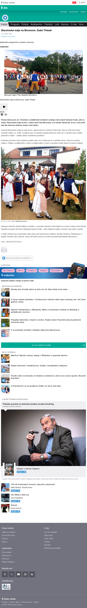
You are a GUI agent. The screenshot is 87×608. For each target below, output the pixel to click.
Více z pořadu (9, 352)
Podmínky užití (26, 602)
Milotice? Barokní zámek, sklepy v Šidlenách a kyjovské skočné (39, 355)
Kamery (83, 12)
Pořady (25, 24)
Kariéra (47, 542)
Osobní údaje (14, 602)
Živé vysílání (55, 271)
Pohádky (31, 271)
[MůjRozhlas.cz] (4, 47)
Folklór (4, 24)
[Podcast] (2, 114)
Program (63, 12)
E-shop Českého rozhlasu (15, 399)
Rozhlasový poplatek (52, 548)
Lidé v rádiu (48, 539)
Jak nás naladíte (50, 532)
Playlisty (49, 24)
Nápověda (48, 535)
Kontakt (47, 545)
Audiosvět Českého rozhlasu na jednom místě (17, 281)
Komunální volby (8, 535)
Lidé (57, 24)
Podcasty (5, 559)
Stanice (5, 539)
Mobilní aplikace (8, 562)
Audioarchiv (73, 12)
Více (82, 24)
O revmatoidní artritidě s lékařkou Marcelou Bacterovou (35, 330)
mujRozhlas (6, 265)
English (36, 602)
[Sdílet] (6, 114)
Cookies (5, 602)
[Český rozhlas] (8, 2)
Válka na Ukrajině (8, 532)
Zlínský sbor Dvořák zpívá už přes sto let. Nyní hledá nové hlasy (39, 289)
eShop (4, 542)
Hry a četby (7, 271)
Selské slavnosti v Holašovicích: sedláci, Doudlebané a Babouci (39, 366)
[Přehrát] (4, 107)
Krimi (20, 271)
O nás (74, 24)
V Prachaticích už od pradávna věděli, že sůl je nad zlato (36, 386)
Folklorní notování (8, 36)
